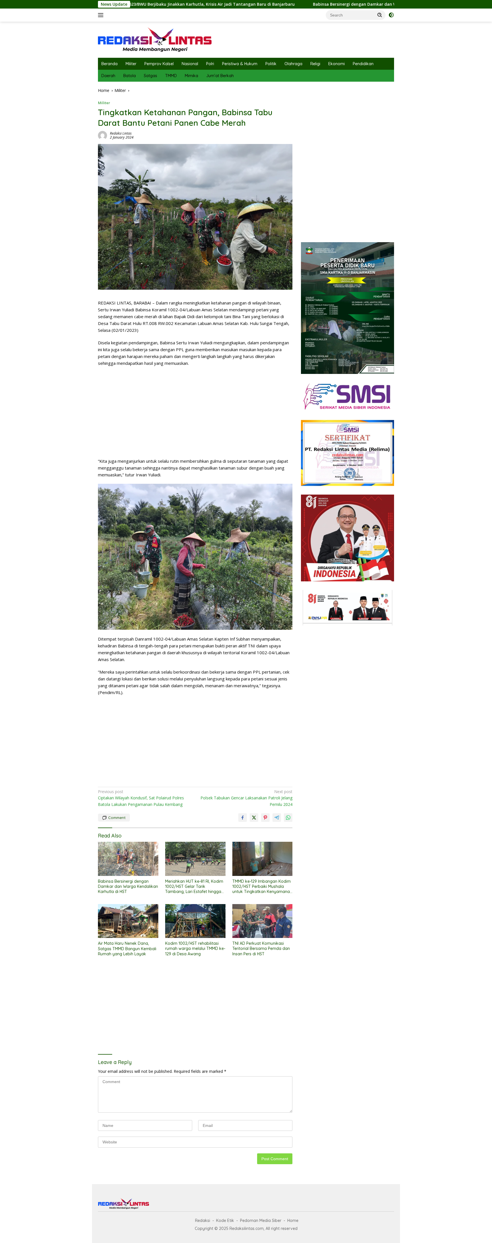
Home (292, 1220)
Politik (270, 63)
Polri (210, 63)
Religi (315, 63)
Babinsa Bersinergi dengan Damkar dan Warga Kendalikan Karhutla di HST (307, 4)
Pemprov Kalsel (159, 63)
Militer (131, 63)
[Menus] (102, 15)
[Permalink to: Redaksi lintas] (102, 135)
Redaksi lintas (121, 133)
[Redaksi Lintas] (155, 39)
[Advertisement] (195, 412)
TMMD (171, 75)
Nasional (190, 63)
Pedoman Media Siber (260, 1220)
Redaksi (202, 1220)
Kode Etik (225, 1220)
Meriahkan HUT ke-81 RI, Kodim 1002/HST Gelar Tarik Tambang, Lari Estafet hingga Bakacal (194, 886)
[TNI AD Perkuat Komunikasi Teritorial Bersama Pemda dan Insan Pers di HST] (262, 921)
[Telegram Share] (276, 817)
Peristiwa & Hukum (239, 63)
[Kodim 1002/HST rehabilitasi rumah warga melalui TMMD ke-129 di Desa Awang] (195, 921)
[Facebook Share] (242, 817)
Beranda (109, 63)
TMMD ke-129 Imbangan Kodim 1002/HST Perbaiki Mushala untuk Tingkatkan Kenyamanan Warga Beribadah (262, 886)
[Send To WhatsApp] (288, 817)
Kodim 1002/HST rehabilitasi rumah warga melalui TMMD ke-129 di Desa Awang (195, 948)
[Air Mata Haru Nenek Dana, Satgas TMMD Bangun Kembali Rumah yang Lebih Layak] (128, 921)
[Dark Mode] (391, 15)
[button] (380, 14)
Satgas (150, 75)
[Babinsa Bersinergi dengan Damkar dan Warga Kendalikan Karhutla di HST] (128, 859)
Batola (129, 75)
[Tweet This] (254, 817)
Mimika (191, 75)
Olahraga (293, 63)
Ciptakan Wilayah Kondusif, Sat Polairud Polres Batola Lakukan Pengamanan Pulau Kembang (141, 798)
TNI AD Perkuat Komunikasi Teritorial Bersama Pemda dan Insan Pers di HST (261, 948)
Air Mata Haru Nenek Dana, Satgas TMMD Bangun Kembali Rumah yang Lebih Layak (127, 948)
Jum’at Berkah (220, 75)
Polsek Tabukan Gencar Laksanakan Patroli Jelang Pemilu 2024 (246, 798)
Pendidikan (363, 63)
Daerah (108, 75)
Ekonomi (336, 63)
